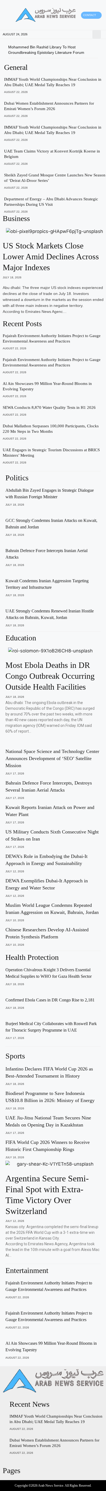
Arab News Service (50, 1485)
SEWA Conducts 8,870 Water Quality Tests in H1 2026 (49, 407)
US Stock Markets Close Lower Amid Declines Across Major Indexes (51, 256)
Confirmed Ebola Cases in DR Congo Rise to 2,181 (50, 1000)
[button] (8, 15)
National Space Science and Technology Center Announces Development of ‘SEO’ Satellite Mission (52, 758)
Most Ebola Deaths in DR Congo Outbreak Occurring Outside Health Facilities (50, 676)
